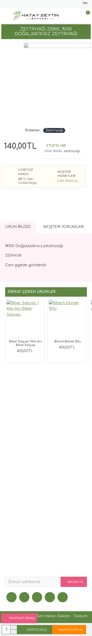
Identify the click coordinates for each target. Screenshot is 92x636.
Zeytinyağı (54, 130)
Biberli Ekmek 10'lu (67, 341)
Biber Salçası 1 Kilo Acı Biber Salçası (25, 343)
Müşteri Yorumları (63, 227)
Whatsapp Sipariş (22, 618)
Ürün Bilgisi (17, 227)
